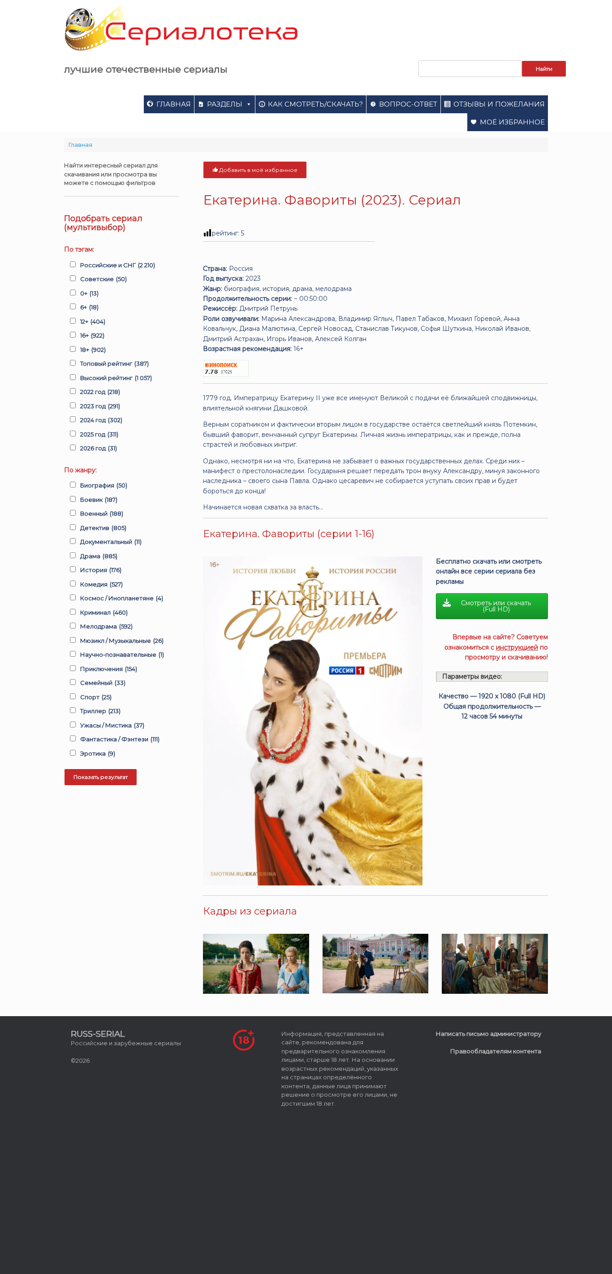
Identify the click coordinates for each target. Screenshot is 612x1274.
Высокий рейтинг (116, 377)
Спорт (96, 697)
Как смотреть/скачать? (315, 104)
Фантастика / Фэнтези (119, 739)
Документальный (111, 541)
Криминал (104, 612)
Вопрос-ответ (408, 104)
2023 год (100, 406)
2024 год (101, 419)
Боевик (98, 499)
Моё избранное (512, 122)
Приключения (108, 668)
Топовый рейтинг (114, 363)
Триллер (100, 710)
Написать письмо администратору (488, 1033)
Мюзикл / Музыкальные (122, 640)
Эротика (97, 753)
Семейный (102, 682)
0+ (89, 293)
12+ (92, 321)
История (100, 569)
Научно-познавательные (122, 654)
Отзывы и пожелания (499, 104)
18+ (93, 349)
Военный (101, 513)
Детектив (103, 527)
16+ (92, 335)
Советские (103, 278)
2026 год (98, 448)
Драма (98, 556)
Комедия (101, 584)
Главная (173, 104)
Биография (103, 485)
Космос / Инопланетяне (121, 598)
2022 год (100, 391)
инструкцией (517, 647)
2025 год (99, 434)
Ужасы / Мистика (112, 725)
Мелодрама (106, 626)
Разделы (224, 104)
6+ (89, 307)
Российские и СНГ (117, 265)
